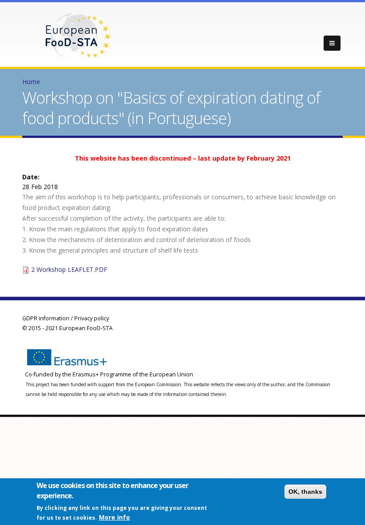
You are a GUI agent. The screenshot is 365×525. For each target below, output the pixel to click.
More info (114, 517)
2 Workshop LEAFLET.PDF (69, 269)
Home (31, 81)
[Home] (78, 35)
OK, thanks (305, 491)
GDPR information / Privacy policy (65, 318)
